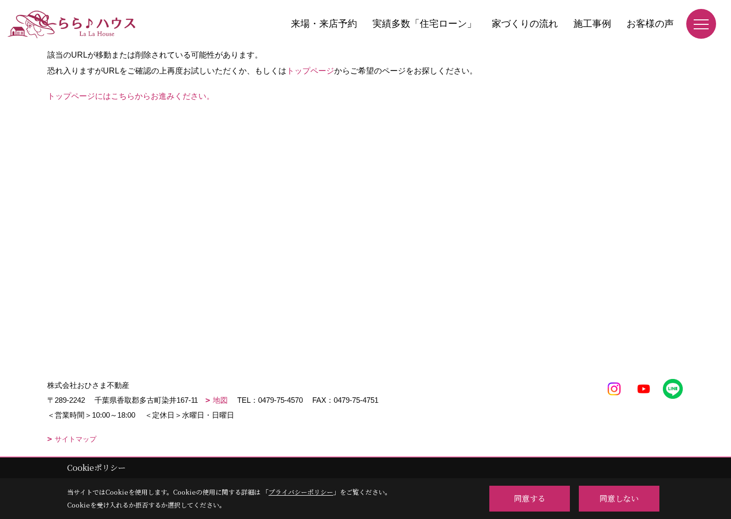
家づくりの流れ (525, 23)
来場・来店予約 (324, 23)
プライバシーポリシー (301, 492)
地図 (220, 400)
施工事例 (592, 23)
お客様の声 (650, 23)
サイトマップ (75, 439)
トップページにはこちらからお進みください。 (130, 96)
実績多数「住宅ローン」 (424, 23)
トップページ (310, 71)
